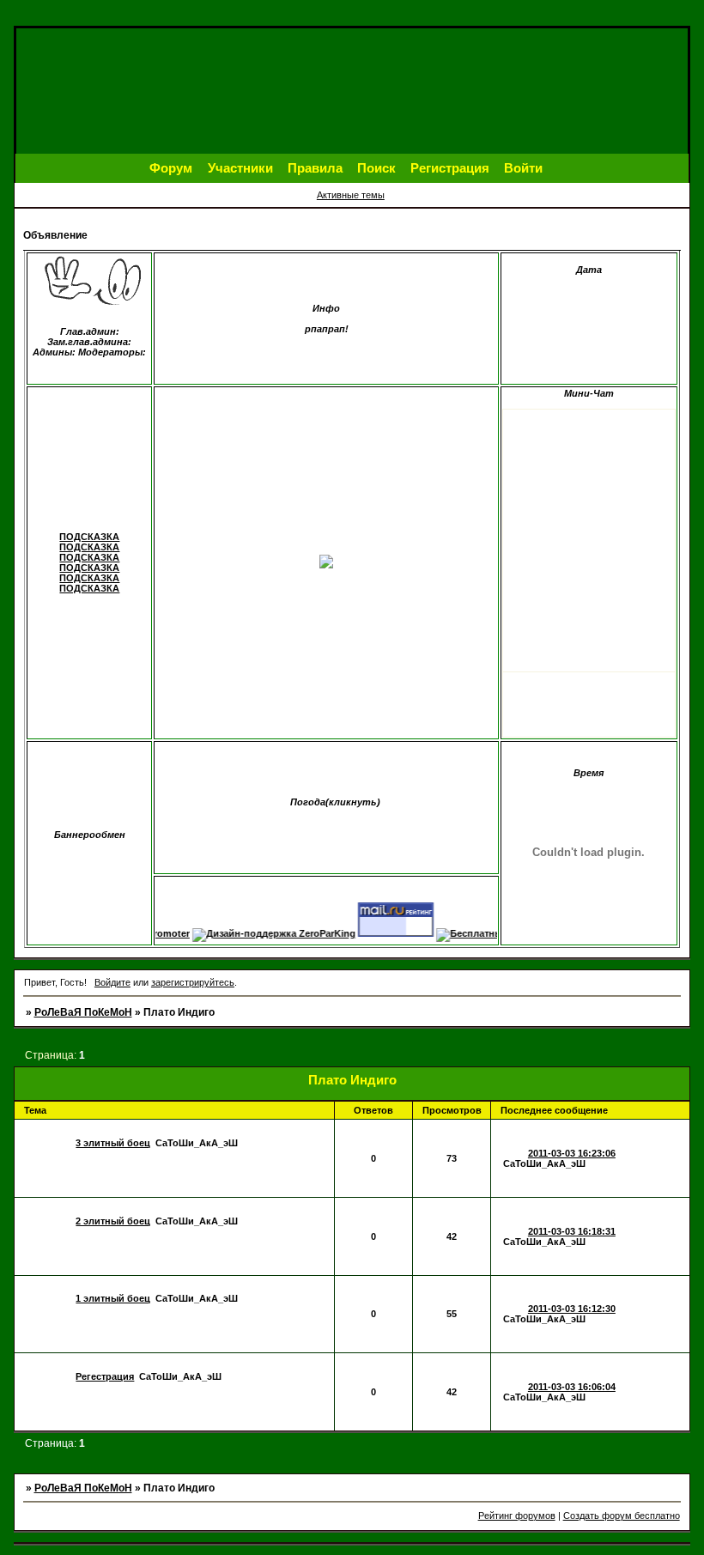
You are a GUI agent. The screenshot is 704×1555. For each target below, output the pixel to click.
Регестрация (105, 1376)
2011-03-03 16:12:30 (572, 1308)
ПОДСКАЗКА (89, 536)
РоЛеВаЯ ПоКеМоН (83, 1012)
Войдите (112, 982)
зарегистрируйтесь (192, 982)
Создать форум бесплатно (621, 1515)
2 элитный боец (113, 1221)
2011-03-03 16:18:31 (572, 1231)
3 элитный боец (113, 1143)
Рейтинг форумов (516, 1515)
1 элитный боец (113, 1298)
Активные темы (351, 195)
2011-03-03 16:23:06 (572, 1153)
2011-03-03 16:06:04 (572, 1387)
